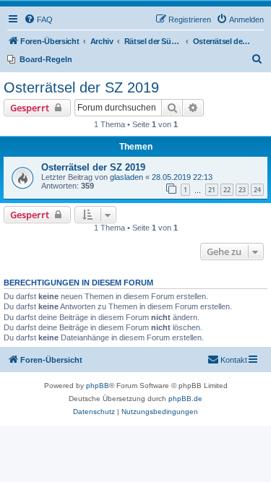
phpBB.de (185, 399)
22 (227, 189)
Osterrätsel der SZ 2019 (81, 87)
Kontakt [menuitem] (233, 360)
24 (257, 189)
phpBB (97, 386)
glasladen (126, 177)
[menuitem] (38, 19)
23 (242, 189)
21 (211, 189)
